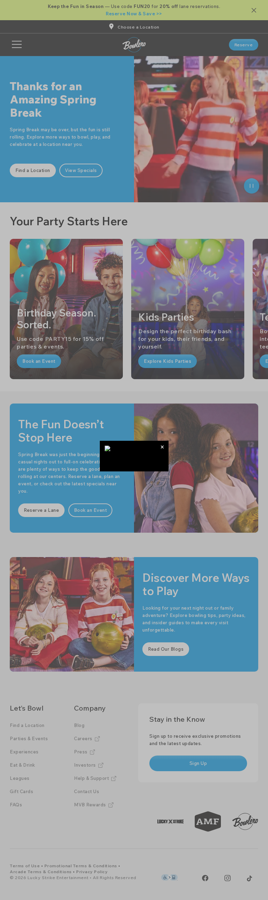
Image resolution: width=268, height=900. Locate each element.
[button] (162, 447)
